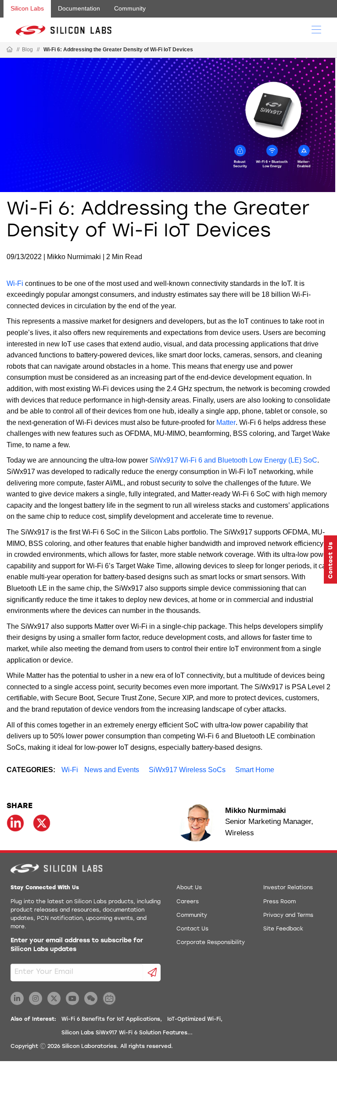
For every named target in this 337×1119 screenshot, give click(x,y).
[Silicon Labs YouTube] (72, 998)
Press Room (279, 902)
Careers (187, 902)
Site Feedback (283, 929)
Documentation (79, 8)
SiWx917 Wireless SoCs (187, 769)
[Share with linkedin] (15, 823)
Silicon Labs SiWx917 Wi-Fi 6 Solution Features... (127, 1033)
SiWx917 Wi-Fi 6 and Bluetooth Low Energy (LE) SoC (233, 460)
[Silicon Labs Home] (10, 49)
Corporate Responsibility (210, 942)
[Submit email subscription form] (152, 972)
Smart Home (254, 769)
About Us (189, 888)
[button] (330, 559)
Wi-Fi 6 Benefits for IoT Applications (110, 1019)
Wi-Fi (15, 283)
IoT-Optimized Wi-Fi (194, 1019)
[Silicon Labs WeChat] (90, 998)
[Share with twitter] (41, 823)
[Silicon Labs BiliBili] (109, 998)
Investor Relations (288, 888)
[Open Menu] (316, 29)
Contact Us (192, 929)
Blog (27, 49)
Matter (226, 422)
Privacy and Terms (288, 915)
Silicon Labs (27, 8)
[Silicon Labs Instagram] (35, 998)
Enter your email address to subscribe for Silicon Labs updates (77, 945)
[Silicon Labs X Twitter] (54, 998)
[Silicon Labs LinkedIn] (17, 998)
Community (130, 8)
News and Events (111, 769)
